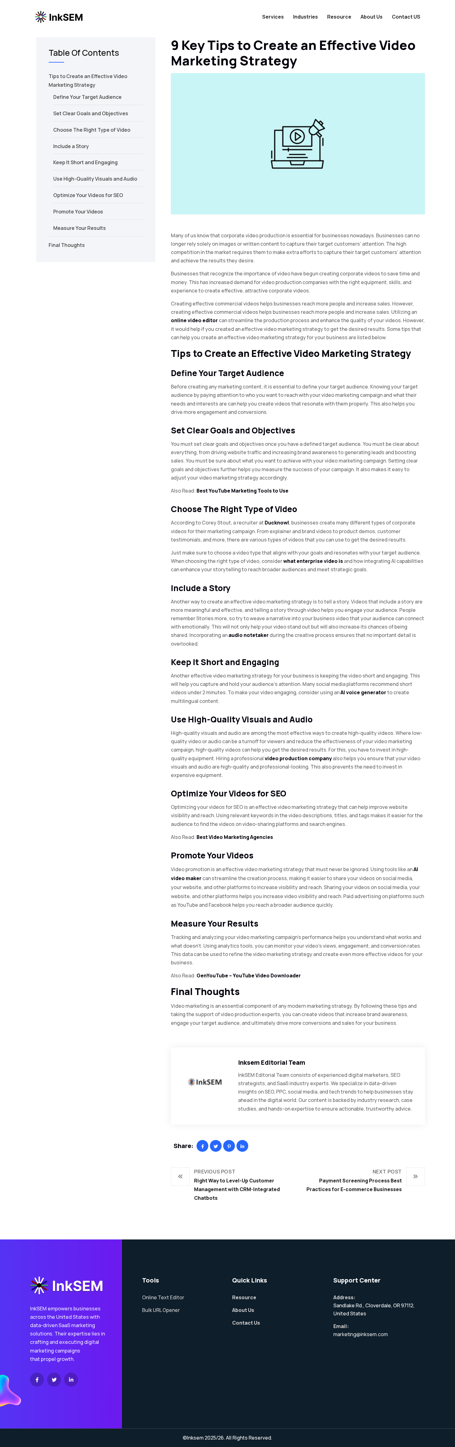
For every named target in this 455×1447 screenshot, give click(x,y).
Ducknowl (277, 522)
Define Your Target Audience (87, 97)
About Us (372, 16)
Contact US (406, 16)
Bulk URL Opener (161, 1310)
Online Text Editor (163, 1297)
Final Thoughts (67, 245)
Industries (305, 16)
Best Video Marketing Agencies (235, 837)
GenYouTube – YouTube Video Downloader (249, 975)
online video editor (194, 320)
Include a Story (71, 146)
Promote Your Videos (78, 211)
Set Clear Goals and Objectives (90, 113)
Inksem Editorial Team (271, 1062)
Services (273, 16)
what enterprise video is (313, 561)
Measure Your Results (79, 228)
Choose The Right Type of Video (91, 129)
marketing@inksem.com (360, 1334)
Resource (339, 16)
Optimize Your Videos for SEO (88, 195)
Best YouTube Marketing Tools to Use (242, 490)
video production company (298, 758)
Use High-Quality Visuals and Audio (95, 178)
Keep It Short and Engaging (85, 162)
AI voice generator (363, 692)
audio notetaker (248, 635)
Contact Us (246, 1322)
